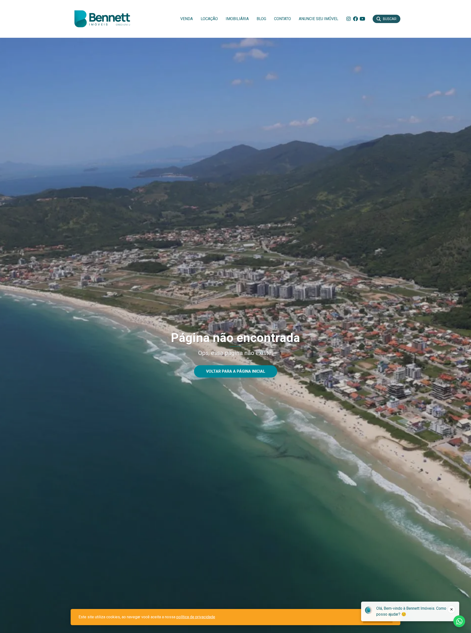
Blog (261, 18)
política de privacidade (195, 617)
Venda (186, 18)
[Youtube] (362, 18)
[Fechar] (451, 609)
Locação (209, 18)
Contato (282, 18)
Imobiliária (237, 18)
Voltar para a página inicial (235, 371)
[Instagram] (348, 18)
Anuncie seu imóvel (318, 18)
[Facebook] (355, 18)
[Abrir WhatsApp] (458, 620)
